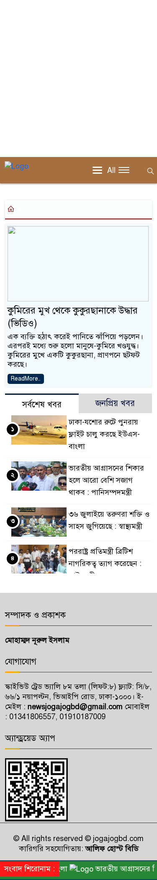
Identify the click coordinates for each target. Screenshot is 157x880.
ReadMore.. (26, 378)
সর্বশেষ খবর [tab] (42, 404)
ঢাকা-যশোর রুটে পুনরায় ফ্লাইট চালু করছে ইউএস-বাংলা (104, 434)
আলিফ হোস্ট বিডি (111, 848)
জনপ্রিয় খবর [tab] (115, 403)
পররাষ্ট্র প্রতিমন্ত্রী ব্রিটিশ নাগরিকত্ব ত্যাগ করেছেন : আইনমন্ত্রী (105, 563)
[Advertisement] (78, 78)
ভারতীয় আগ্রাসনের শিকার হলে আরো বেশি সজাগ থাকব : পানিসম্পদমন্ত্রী (106, 480)
